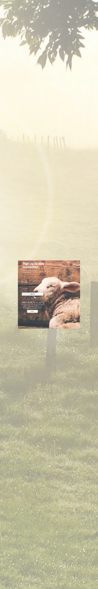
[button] (78, 262)
